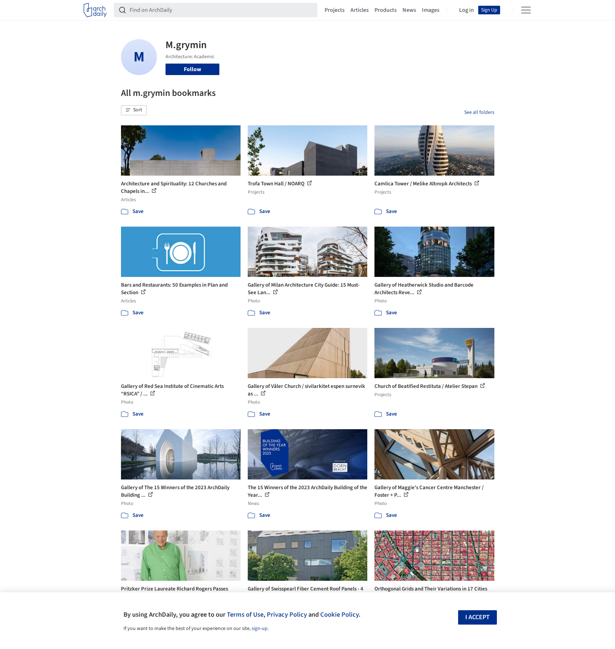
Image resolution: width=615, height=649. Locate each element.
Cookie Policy (339, 614)
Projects (335, 10)
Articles (359, 10)
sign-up (259, 628)
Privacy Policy (287, 614)
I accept (477, 617)
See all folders (479, 112)
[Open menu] (526, 10)
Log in (466, 10)
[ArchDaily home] (95, 10)
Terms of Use (245, 614)
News (409, 10)
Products (385, 10)
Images (430, 10)
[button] (134, 110)
